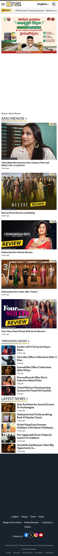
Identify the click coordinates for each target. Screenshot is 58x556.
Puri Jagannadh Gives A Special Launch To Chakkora (34, 436)
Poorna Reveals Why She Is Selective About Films (32, 379)
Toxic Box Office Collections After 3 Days (37, 358)
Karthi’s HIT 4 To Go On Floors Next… (33, 348)
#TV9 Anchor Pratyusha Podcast (29, 10)
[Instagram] (36, 535)
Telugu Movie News (12, 522)
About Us (16, 553)
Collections (47, 522)
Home (4, 113)
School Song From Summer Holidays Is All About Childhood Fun (34, 427)
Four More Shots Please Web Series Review (23, 331)
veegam (33, 549)
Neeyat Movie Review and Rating (18, 212)
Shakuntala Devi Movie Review (17, 252)
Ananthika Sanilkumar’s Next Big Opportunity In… (35, 446)
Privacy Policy (27, 553)
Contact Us (49, 553)
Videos (27, 527)
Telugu (24, 516)
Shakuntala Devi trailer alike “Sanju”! (19, 291)
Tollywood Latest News (27, 545)
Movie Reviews (31, 522)
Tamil (33, 516)
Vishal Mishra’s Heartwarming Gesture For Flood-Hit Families (34, 389)
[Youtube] (41, 535)
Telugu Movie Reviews (45, 545)
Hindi (41, 516)
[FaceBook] (26, 535)
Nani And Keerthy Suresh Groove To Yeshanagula (35, 406)
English (42, 4)
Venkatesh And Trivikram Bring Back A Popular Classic (34, 416)
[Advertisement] (29, 83)
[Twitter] (31, 535)
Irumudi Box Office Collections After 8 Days (34, 369)
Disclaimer (39, 553)
